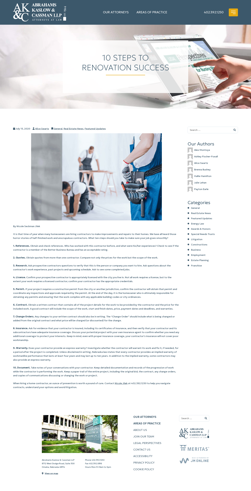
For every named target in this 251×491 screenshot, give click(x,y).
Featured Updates (95, 128)
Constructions (199, 244)
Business (196, 249)
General (58, 128)
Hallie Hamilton (202, 176)
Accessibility (142, 456)
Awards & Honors (200, 228)
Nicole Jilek (121, 383)
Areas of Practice (151, 12)
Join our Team (143, 436)
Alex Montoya (202, 149)
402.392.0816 (95, 463)
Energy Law (197, 223)
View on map (51, 473)
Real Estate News (73, 128)
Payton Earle (201, 189)
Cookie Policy (143, 469)
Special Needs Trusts (203, 234)
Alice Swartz (42, 128)
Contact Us (141, 449)
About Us (140, 430)
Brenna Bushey (202, 169)
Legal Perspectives (147, 443)
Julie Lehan (200, 182)
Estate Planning (200, 260)
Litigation (196, 239)
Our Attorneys (116, 12)
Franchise (196, 265)
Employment (198, 254)
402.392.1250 (214, 12)
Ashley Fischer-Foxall (206, 156)
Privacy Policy (144, 462)
